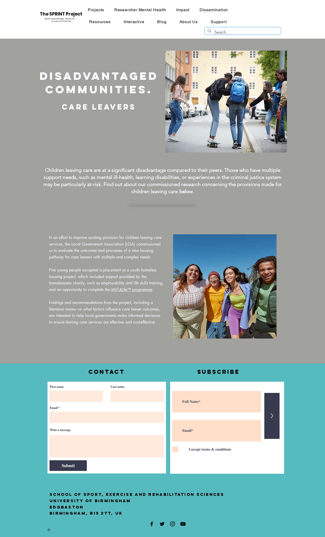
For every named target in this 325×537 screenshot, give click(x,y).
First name (57, 386)
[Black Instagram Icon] (172, 524)
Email (53, 407)
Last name (117, 386)
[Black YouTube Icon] (183, 524)
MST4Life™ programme (131, 289)
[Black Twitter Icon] (162, 524)
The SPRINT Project (61, 14)
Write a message (60, 430)
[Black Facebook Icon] (152, 524)
